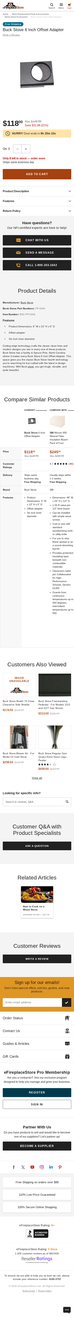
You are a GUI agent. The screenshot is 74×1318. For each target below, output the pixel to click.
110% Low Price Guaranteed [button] (37, 1194)
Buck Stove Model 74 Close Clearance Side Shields (18, 703)
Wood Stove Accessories (16, 17)
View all (37, 778)
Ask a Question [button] (37, 846)
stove (31, 366)
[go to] (19, 685)
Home (5, 14)
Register (37, 1092)
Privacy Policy (45, 1291)
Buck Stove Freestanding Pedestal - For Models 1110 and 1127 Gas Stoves (54, 704)
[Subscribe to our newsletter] (66, 1002)
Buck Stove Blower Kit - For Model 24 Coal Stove (18, 755)
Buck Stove (27, 302)
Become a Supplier (37, 1145)
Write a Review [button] (11, 35)
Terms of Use (28, 1291)
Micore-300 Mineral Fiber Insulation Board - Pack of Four (59, 437)
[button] (37, 253)
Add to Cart (37, 174)
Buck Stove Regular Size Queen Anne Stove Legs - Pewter (53, 757)
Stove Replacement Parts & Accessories (30, 14)
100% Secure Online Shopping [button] (37, 1207)
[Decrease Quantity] (17, 148)
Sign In (37, 1104)
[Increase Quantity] (26, 148)
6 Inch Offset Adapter (34, 434)
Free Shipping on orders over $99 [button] (37, 1182)
